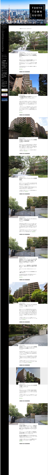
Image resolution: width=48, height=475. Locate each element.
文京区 (2, 72)
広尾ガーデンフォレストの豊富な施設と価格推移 (28, 140)
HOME (37, 24)
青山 (2, 50)
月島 (6, 72)
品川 (2, 39)
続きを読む (21, 112)
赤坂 (2, 49)
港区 (6, 73)
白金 (2, 45)
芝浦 (2, 46)
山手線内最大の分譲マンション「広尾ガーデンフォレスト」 (28, 97)
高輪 (2, 77)
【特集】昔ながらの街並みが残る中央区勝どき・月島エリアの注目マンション (4, 84)
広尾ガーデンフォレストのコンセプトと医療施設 (28, 219)
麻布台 (3, 77)
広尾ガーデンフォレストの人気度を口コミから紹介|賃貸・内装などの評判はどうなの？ (28, 260)
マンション (21, 153)
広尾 (23, 153)
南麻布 (2, 38)
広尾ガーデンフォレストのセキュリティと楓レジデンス (28, 305)
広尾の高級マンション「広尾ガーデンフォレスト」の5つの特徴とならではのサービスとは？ (28, 427)
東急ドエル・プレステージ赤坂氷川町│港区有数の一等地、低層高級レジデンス (4, 86)
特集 (2, 74)
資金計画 (3, 76)
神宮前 (6, 74)
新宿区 (4, 72)
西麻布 (2, 48)
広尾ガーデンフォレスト (27, 153)
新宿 (2, 41)
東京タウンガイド (4, 24)
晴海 (5, 72)
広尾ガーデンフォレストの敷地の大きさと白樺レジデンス (28, 347)
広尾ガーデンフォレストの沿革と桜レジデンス (28, 385)
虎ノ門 (2, 47)
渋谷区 (3, 73)
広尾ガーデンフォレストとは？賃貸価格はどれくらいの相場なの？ (28, 55)
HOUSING (40, 24)
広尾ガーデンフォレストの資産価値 (28, 179)
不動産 (4, 60)
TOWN (43, 24)
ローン (2, 57)
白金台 (4, 74)
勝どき (2, 37)
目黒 (5, 74)
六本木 (2, 36)
